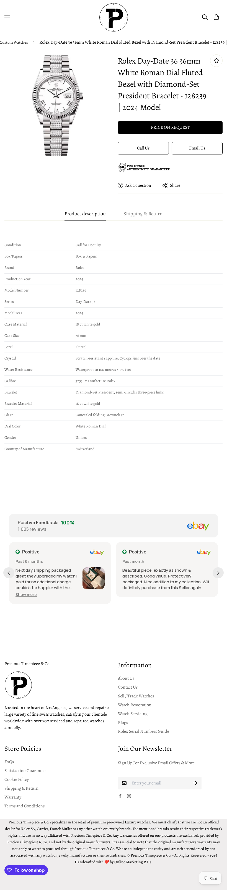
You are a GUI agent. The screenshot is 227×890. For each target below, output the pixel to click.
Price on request (170, 127)
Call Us (143, 148)
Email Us (197, 148)
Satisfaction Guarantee (24, 771)
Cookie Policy (16, 779)
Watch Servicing (133, 714)
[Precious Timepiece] (113, 17)
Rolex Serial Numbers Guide (143, 731)
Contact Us (128, 687)
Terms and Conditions (24, 806)
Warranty (12, 797)
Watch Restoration (134, 705)
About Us (126, 678)
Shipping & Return (21, 788)
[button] (216, 17)
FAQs (9, 762)
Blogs (123, 723)
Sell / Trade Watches (136, 696)
